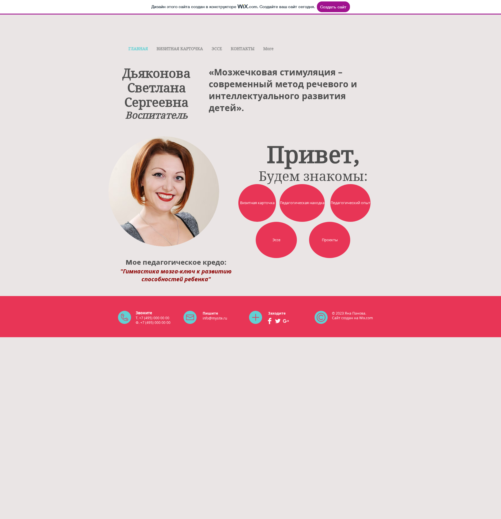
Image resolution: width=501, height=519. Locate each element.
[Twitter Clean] (278, 321)
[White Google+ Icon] (286, 321)
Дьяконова (156, 73)
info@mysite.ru (215, 318)
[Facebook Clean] (269, 321)
